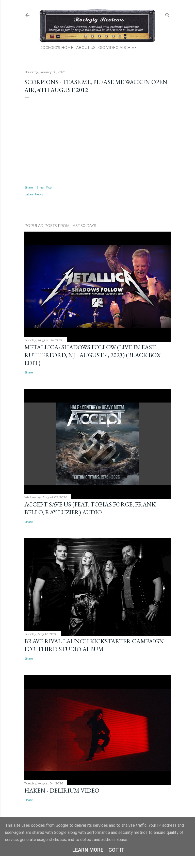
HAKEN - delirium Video (61, 790)
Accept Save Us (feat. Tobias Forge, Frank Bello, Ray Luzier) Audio (90, 508)
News (39, 194)
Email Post (45, 187)
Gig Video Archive (117, 47)
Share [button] (28, 187)
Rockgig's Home (56, 47)
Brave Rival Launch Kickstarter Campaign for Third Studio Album (94, 645)
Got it (116, 850)
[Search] (168, 14)
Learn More (87, 850)
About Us (85, 47)
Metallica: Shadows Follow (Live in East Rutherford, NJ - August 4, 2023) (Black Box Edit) (92, 355)
